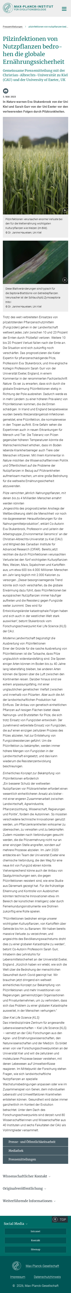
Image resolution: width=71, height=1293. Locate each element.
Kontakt (35, 1240)
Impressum (17, 1277)
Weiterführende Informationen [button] (28, 1201)
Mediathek (16, 1151)
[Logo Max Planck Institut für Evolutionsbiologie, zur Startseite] (28, 8)
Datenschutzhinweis (47, 1277)
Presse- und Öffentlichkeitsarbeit (32, 1142)
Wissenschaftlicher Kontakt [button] (25, 1176)
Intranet (35, 1231)
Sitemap (35, 1249)
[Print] (6, 91)
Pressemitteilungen (22, 1159)
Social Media (14, 1224)
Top (63, 1219)
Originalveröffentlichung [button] (23, 1188)
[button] (64, 210)
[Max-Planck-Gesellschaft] (19, 1266)
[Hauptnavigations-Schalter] (64, 9)
